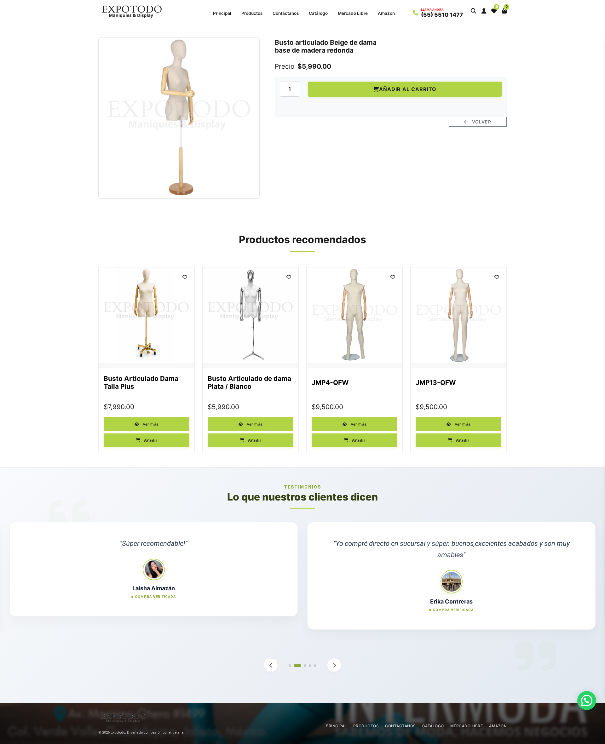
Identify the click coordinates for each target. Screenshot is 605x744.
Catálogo (318, 13)
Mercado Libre (353, 13)
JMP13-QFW (436, 382)
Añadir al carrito (407, 89)
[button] (473, 11)
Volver (481, 121)
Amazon (386, 13)
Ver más (150, 424)
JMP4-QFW (330, 382)
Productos (251, 13)
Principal (222, 13)
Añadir (150, 440)
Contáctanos (286, 13)
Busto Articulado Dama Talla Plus (141, 382)
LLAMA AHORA (432, 9)
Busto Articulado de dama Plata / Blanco (249, 382)
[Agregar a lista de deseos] (185, 277)
